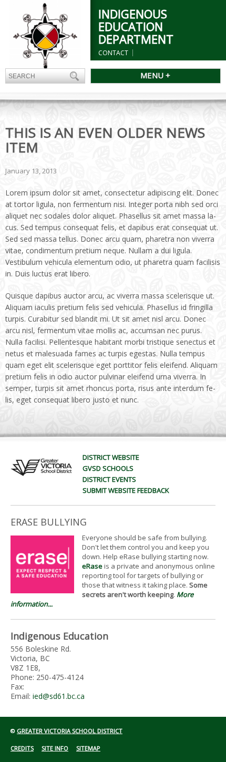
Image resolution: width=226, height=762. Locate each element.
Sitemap (88, 748)
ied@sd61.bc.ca (59, 696)
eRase (92, 566)
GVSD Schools (108, 468)
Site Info (55, 748)
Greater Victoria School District (69, 731)
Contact (113, 52)
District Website (111, 457)
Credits (22, 748)
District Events (109, 479)
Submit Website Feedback (126, 490)
